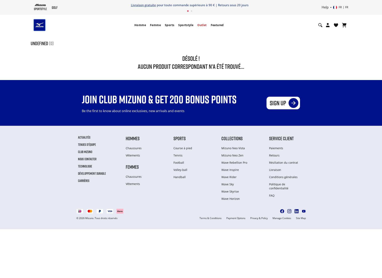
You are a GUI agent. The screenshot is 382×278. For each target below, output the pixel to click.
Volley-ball (180, 170)
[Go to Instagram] (289, 211)
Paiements (276, 148)
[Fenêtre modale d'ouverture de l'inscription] (328, 25)
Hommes (133, 138)
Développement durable (92, 173)
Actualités (84, 137)
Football (178, 162)
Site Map (301, 218)
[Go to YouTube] (304, 211)
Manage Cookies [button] (282, 218)
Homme (140, 25)
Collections (232, 138)
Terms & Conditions (211, 218)
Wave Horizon (230, 199)
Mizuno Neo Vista (233, 148)
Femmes (132, 167)
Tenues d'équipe (87, 145)
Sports (169, 25)
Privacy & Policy (259, 218)
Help (325, 7)
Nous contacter (87, 159)
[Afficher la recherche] (320, 25)
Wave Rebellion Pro (234, 162)
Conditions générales (283, 177)
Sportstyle (185, 25)
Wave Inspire (230, 170)
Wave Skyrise (230, 191)
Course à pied (182, 148)
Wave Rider (229, 177)
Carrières (83, 181)
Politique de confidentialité (278, 186)
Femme (155, 25)
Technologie (85, 166)
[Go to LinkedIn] (297, 211)
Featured (217, 25)
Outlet (202, 25)
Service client (281, 138)
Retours (274, 155)
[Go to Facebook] (282, 211)
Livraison (275, 170)
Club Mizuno (85, 152)
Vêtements (133, 155)
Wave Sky (227, 184)
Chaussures (134, 148)
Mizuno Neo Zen (232, 155)
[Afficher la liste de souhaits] (336, 25)
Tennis (177, 155)
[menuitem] (140, 25)
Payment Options (235, 218)
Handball (179, 177)
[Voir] (344, 25)
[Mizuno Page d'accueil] (40, 7)
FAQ (272, 195)
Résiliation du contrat (283, 162)
